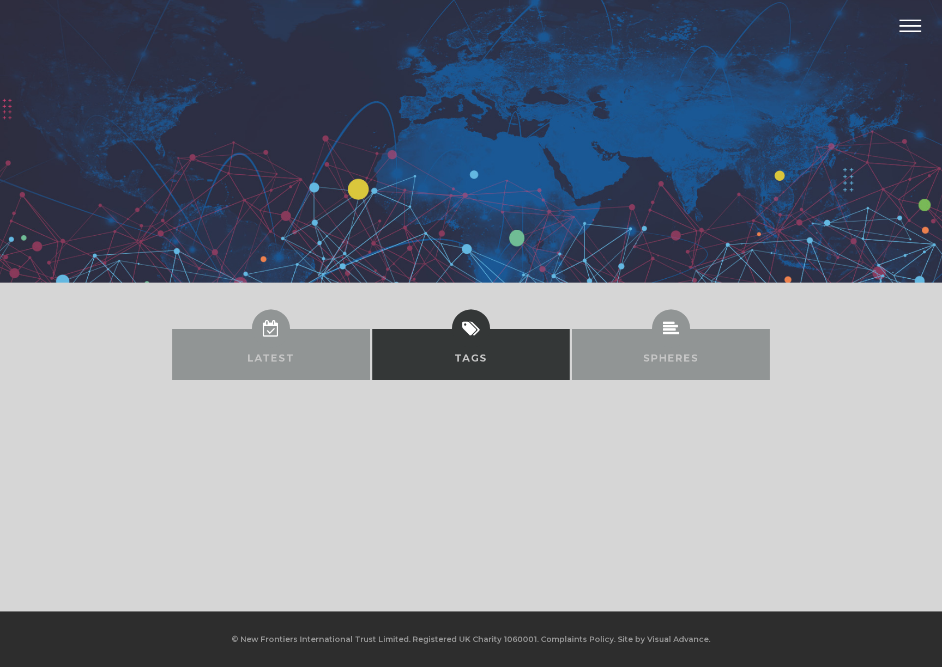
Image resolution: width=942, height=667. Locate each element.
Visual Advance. (678, 639)
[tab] (271, 354)
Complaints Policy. (578, 639)
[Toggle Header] (910, 25)
